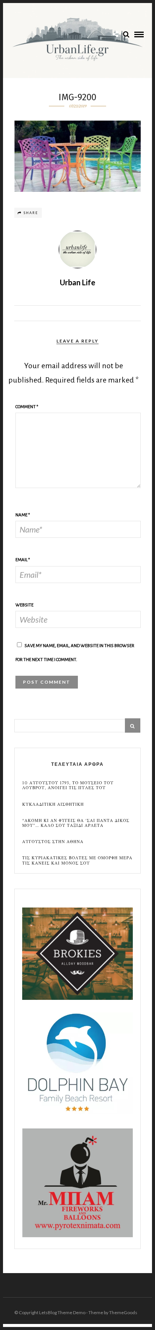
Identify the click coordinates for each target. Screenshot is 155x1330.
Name (22, 515)
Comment (26, 406)
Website (24, 605)
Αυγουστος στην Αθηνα (53, 841)
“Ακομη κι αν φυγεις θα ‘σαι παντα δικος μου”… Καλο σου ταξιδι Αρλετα (75, 823)
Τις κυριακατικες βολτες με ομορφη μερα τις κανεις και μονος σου (77, 860)
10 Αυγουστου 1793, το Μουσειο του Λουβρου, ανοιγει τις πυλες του (68, 785)
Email (22, 559)
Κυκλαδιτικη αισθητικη (53, 804)
